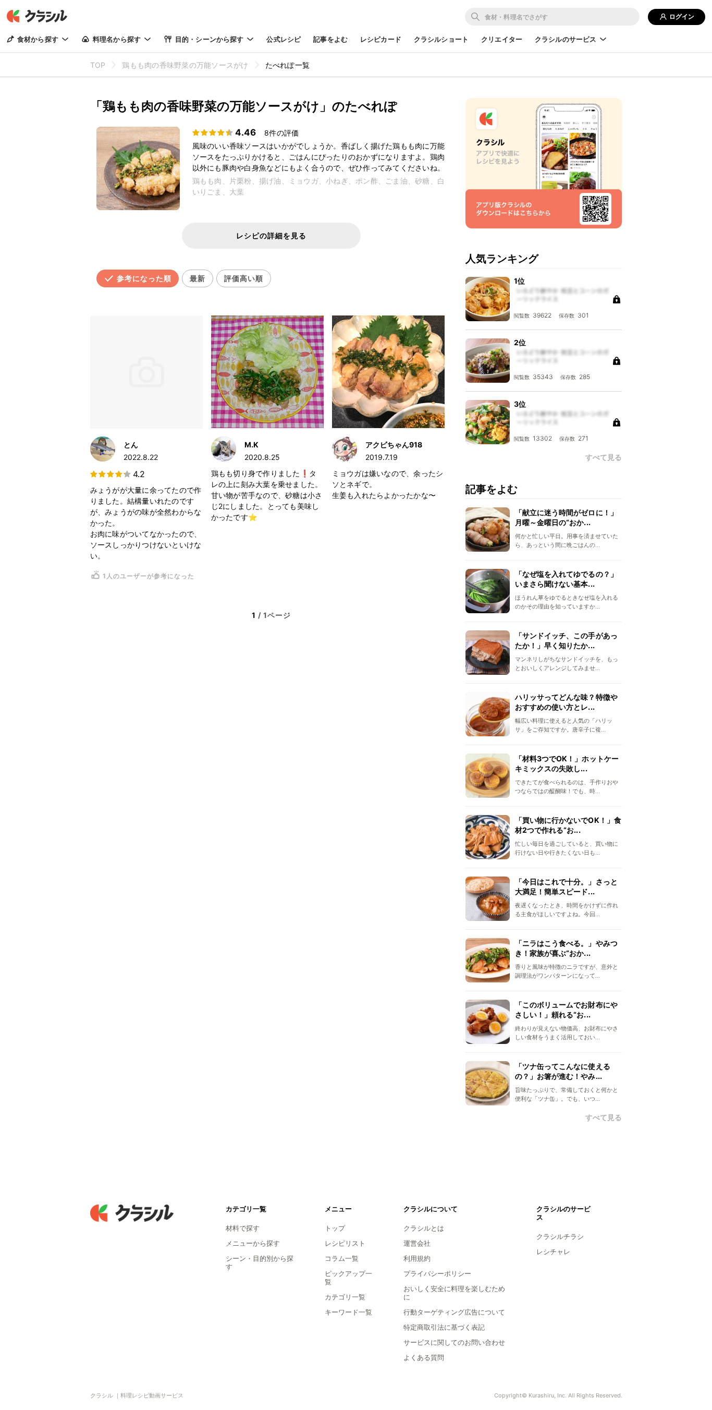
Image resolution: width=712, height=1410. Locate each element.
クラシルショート (441, 39)
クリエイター (501, 39)
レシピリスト (345, 1243)
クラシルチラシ (560, 1236)
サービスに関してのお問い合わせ (454, 1342)
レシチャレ (553, 1251)
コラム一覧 (342, 1258)
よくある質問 (423, 1357)
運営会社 (417, 1243)
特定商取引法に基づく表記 (444, 1327)
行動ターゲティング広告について (454, 1312)
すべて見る (603, 1117)
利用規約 (417, 1258)
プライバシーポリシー (437, 1273)
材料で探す (243, 1228)
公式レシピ (283, 39)
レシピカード (380, 39)
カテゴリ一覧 (345, 1297)
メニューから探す (253, 1243)
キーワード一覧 (348, 1312)
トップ (335, 1228)
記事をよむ (330, 39)
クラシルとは (423, 1228)
